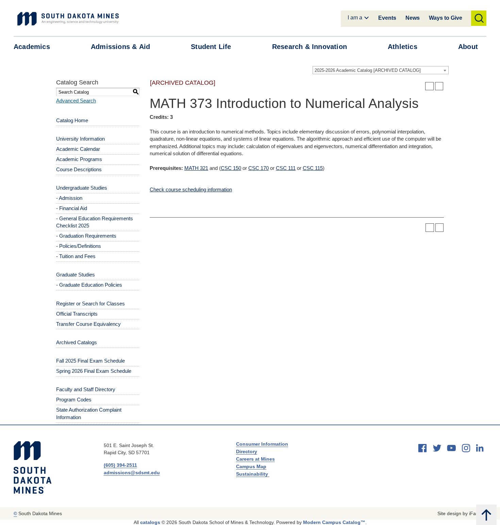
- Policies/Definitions (78, 246)
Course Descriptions (79, 169)
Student (211, 46)
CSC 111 (286, 168)
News (412, 18)
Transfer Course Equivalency (88, 324)
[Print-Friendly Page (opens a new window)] (429, 86)
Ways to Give (445, 18)
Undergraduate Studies (81, 188)
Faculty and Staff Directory (85, 389)
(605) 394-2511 (120, 465)
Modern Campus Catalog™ (334, 522)
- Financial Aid (71, 208)
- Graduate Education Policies (89, 285)
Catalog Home (72, 120)
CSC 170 (258, 168)
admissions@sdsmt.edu (132, 472)
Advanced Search (76, 101)
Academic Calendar (78, 149)
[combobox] (381, 70)
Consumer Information (262, 444)
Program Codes (73, 399)
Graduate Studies (75, 274)
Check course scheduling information (191, 189)
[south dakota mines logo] (68, 19)
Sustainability (252, 474)
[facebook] (422, 448)
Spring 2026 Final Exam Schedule (93, 371)
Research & (309, 46)
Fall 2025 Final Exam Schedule (90, 361)
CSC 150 (231, 168)
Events (387, 18)
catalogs (150, 522)
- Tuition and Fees (76, 256)
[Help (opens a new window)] (439, 86)
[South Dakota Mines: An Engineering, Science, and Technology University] (32, 467)
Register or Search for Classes (90, 303)
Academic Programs (79, 159)
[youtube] (451, 448)
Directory (246, 451)
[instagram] (466, 448)
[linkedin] (480, 448)
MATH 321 (196, 168)
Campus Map (251, 466)
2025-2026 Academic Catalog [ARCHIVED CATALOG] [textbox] (368, 70)
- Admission (69, 198)
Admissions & (120, 46)
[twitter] (437, 448)
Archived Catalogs (76, 342)
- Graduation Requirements (86, 236)
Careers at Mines (255, 459)
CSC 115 (313, 168)
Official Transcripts (77, 314)
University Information (80, 139)
